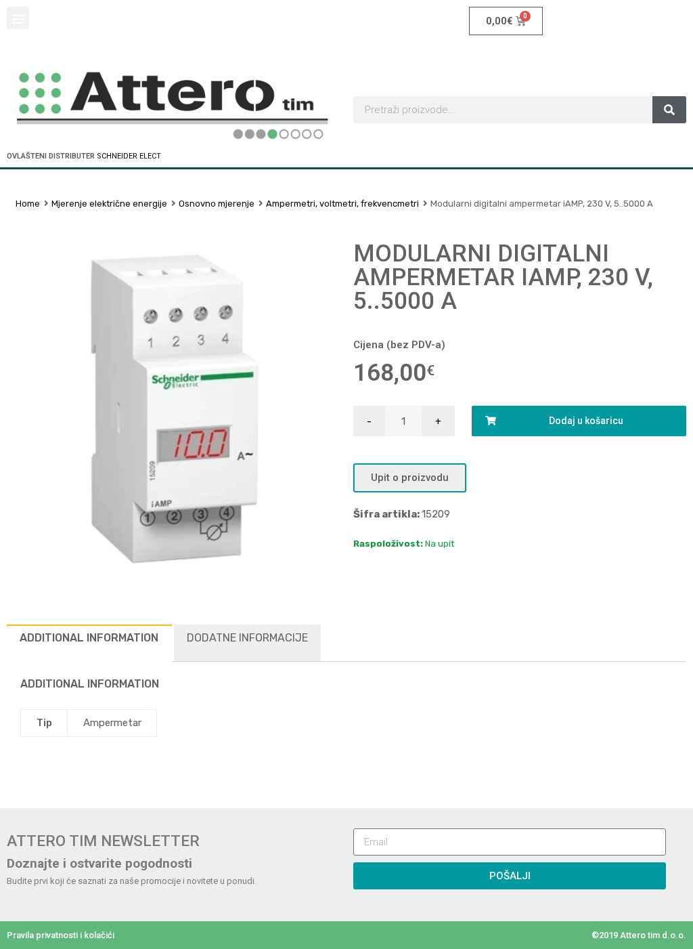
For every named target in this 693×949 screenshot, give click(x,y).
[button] (18, 18)
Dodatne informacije (247, 637)
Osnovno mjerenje (216, 203)
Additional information (89, 637)
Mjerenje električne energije (109, 203)
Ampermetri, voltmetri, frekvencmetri (342, 203)
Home (28, 203)
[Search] (669, 109)
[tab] (89, 643)
